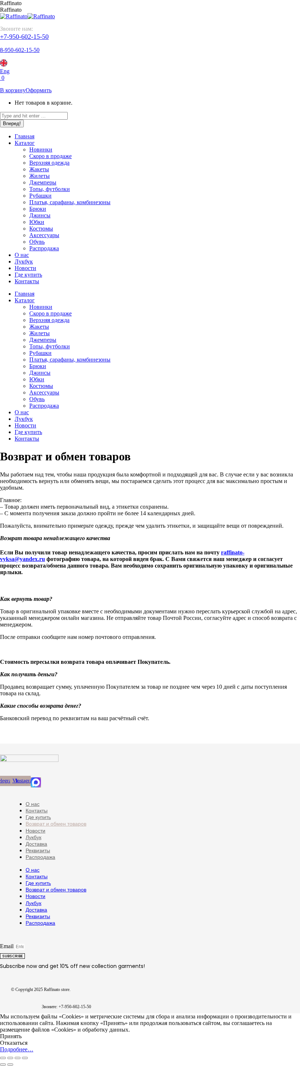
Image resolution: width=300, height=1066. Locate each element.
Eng (5, 71)
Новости (35, 830)
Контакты (37, 810)
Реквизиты (38, 850)
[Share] (10, 1058)
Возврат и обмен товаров (56, 823)
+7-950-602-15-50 (24, 36)
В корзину (13, 90)
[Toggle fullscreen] (17, 1058)
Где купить (38, 817)
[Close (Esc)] (3, 1058)
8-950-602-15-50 (20, 50)
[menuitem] (24, 136)
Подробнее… (16, 1049)
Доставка (36, 844)
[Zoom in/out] (25, 1058)
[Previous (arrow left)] (3, 1064)
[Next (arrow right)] (10, 1064)
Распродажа (40, 857)
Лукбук (33, 837)
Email (7, 946)
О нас (33, 804)
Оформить (39, 90)
